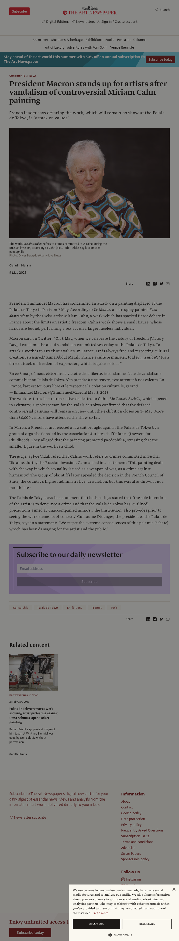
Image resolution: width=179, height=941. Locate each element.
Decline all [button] (147, 924)
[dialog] (124, 912)
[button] (122, 935)
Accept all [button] (96, 923)
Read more (100, 913)
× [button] (174, 889)
